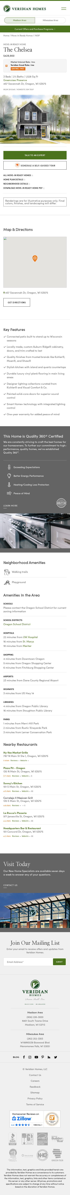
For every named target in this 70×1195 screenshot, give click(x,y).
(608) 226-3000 (35, 1017)
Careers (35, 1080)
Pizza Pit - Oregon (14, 768)
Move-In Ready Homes (22, 35)
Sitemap (35, 1092)
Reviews (14, 760)
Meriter (27, 646)
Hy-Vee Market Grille (15, 752)
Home (6, 35)
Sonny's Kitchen (12, 783)
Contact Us (35, 1075)
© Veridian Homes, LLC (35, 1069)
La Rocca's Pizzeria (15, 813)
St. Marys (28, 641)
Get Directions (17, 302)
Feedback (35, 1086)
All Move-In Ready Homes (17, 175)
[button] (63, 99)
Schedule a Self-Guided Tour (38, 165)
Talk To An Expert (35, 155)
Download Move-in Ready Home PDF (23, 187)
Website (23, 760)
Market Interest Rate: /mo (23, 65)
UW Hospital (30, 637)
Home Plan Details (13, 179)
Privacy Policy (35, 1098)
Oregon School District (16, 624)
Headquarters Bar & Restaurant (22, 828)
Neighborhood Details (16, 183)
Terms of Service (35, 1104)
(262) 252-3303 (35, 1038)
